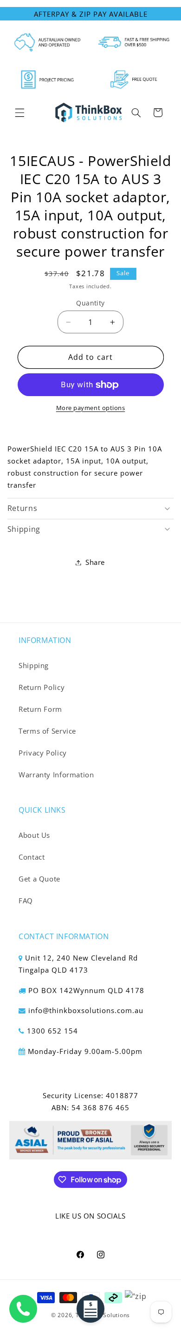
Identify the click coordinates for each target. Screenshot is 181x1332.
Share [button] (95, 562)
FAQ (26, 900)
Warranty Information (56, 774)
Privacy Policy (43, 752)
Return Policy (42, 687)
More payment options (90, 408)
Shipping (34, 665)
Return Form (40, 709)
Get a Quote (39, 878)
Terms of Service (47, 731)
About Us (34, 835)
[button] (19, 112)
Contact (32, 856)
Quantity (90, 302)
